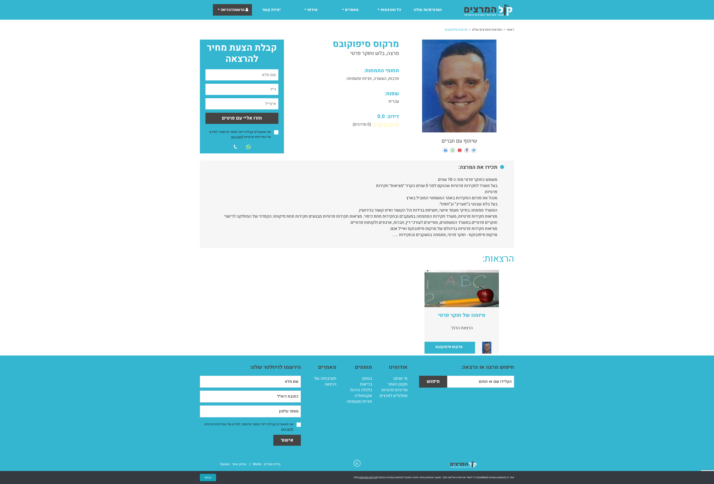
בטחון (367, 378)
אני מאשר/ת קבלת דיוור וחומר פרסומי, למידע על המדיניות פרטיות (240, 134)
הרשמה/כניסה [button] (232, 10)
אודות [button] (312, 10)
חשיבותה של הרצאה (325, 381)
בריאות (366, 384)
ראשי (510, 29)
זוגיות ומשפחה (359, 402)
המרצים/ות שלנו (428, 10)
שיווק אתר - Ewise (233, 464)
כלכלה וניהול (361, 390)
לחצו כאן (237, 136)
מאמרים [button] (351, 10)
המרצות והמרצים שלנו (487, 29)
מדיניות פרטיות (394, 390)
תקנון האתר (398, 384)
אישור (287, 440)
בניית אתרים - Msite (266, 464)
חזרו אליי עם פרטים (242, 118)
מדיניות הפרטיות (368, 477)
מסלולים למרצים (393, 396)
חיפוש (433, 381)
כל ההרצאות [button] (390, 10)
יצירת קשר (271, 10)
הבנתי (208, 477)
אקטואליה (363, 396)
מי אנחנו (400, 378)
